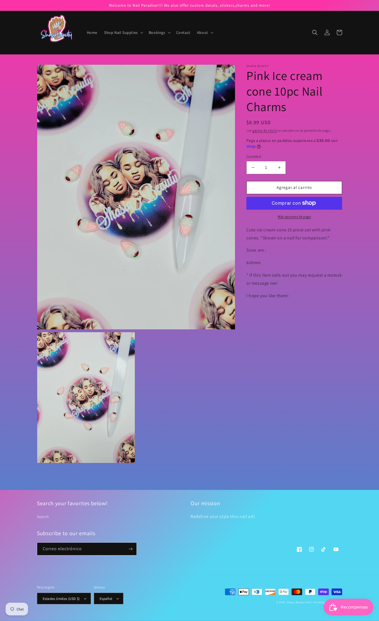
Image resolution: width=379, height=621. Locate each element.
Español (106, 598)
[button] (123, 32)
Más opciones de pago (294, 216)
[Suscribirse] (130, 548)
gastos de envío (264, 130)
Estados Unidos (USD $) (61, 598)
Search (43, 516)
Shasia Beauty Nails (299, 602)
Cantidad (253, 156)
